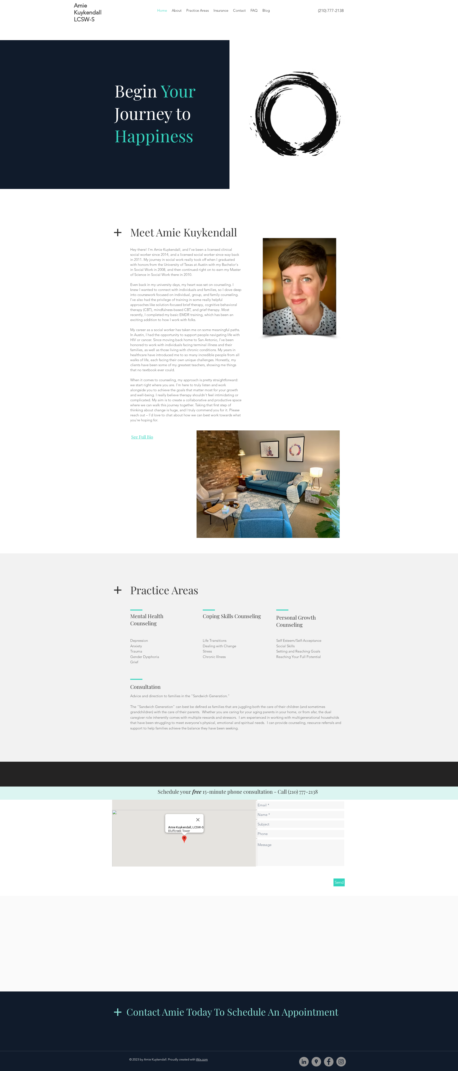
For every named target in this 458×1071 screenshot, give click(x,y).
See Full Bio (142, 437)
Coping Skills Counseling (232, 616)
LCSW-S (84, 19)
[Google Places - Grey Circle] (316, 1061)
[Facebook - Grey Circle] (328, 1061)
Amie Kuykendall (88, 9)
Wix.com (202, 1059)
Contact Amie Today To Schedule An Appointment (232, 1011)
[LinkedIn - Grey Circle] (304, 1061)
